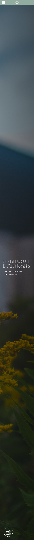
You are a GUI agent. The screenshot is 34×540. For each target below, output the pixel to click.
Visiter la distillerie (10, 274)
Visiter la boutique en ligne (13, 271)
